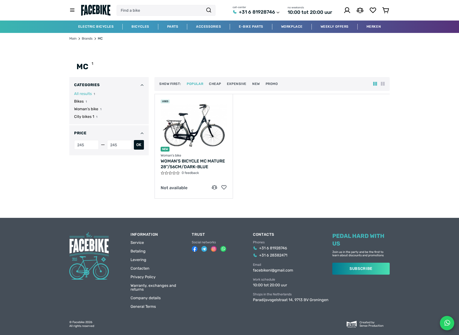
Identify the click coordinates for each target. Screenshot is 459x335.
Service (137, 243)
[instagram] (214, 249)
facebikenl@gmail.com (273, 270)
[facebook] (194, 249)
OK (139, 144)
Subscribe (361, 268)
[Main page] (96, 10)
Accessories (208, 27)
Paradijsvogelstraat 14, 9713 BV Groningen (290, 300)
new (256, 84)
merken (373, 27)
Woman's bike (86, 109)
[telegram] (204, 249)
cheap (215, 84)
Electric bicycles (96, 27)
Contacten (140, 268)
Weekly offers (335, 27)
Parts (172, 27)
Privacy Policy (143, 277)
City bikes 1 (84, 117)
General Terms (143, 307)
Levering (138, 260)
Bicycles (140, 27)
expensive (236, 84)
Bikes (79, 101)
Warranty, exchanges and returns (153, 287)
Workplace (292, 27)
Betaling (138, 251)
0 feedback (190, 173)
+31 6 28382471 (273, 255)
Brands (87, 39)
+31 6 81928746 (257, 12)
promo (272, 84)
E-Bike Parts (251, 27)
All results (83, 94)
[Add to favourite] (224, 187)
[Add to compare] (214, 187)
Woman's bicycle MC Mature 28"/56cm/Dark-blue (193, 163)
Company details (146, 298)
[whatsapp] (223, 249)
